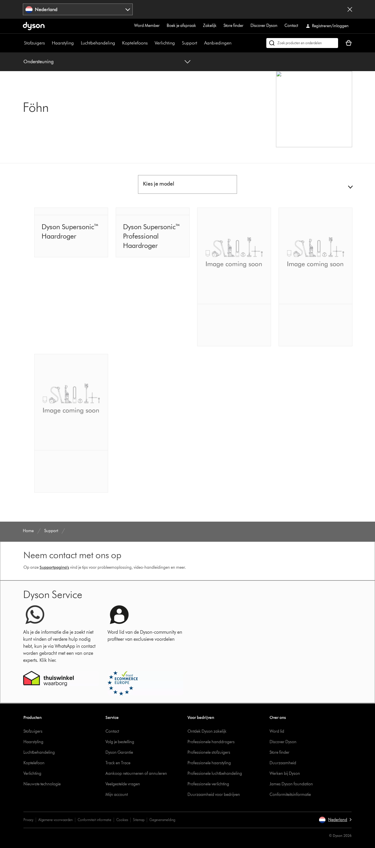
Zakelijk (210, 25)
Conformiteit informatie (94, 820)
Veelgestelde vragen (122, 784)
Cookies (122, 820)
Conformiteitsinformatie (290, 794)
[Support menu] (200, 43)
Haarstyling (63, 43)
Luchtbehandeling (98, 43)
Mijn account (116, 794)
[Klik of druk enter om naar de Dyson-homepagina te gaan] (34, 26)
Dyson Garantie (119, 752)
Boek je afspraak (181, 25)
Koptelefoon (34, 762)
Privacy (28, 820)
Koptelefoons (135, 43)
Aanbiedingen (217, 43)
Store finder (233, 25)
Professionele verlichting (208, 784)
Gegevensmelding (162, 820)
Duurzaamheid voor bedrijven (214, 794)
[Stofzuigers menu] (48, 43)
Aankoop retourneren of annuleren (136, 773)
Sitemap (138, 820)
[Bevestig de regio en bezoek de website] (349, 9)
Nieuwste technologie (42, 784)
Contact (291, 25)
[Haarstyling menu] (77, 43)
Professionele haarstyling (209, 762)
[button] (335, 819)
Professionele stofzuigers (209, 752)
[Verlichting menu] (178, 43)
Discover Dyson (263, 25)
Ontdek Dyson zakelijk (207, 731)
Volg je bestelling (119, 741)
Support (189, 43)
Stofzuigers (34, 43)
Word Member (147, 25)
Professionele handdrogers (211, 741)
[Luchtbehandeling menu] (118, 43)
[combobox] (78, 9)
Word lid (277, 731)
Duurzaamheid (283, 762)
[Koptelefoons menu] (151, 43)
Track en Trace (117, 762)
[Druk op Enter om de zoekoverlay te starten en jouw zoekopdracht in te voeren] (302, 43)
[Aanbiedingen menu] (234, 43)
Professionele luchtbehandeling (215, 773)
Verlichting (165, 43)
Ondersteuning (38, 61)
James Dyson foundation (291, 784)
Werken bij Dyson (285, 773)
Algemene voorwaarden (55, 820)
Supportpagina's (54, 567)
